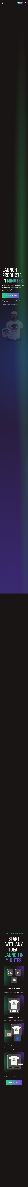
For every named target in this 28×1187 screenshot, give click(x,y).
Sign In (15, 2)
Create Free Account (20, 2)
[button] (26, 3)
